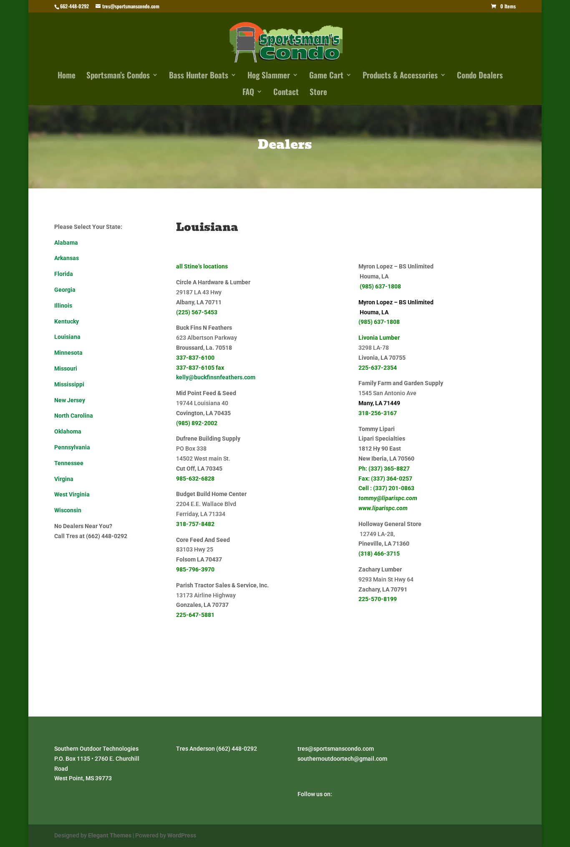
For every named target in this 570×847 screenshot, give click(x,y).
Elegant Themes (109, 835)
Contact (286, 92)
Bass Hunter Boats (198, 76)
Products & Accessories (400, 76)
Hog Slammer (268, 76)
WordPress (181, 835)
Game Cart (326, 76)
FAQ (248, 92)
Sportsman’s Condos (118, 76)
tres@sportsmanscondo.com (336, 748)
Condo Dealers (480, 76)
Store (318, 92)
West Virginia (72, 494)
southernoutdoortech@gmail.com (342, 758)
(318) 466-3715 (379, 553)
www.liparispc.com (383, 508)
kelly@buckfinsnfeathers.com (215, 377)
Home (67, 76)
